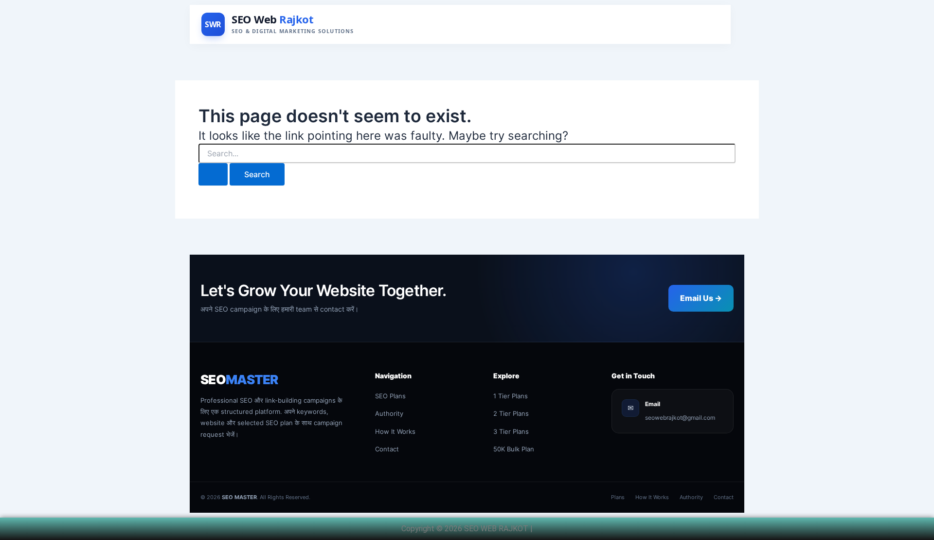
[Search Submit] (213, 174)
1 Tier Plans (510, 396)
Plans (618, 497)
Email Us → (701, 298)
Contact (387, 449)
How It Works (395, 431)
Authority (389, 413)
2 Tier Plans (511, 413)
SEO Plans (390, 396)
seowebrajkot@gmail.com (680, 417)
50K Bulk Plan (513, 449)
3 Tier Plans (511, 431)
